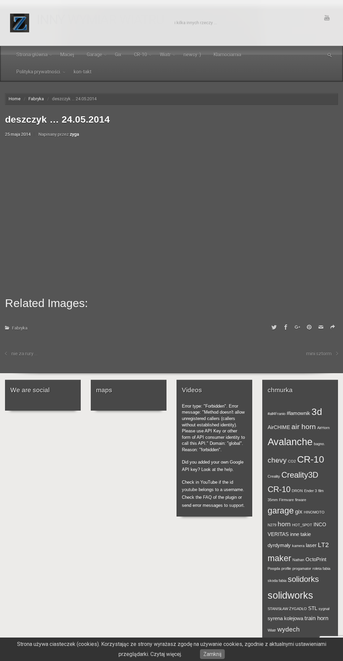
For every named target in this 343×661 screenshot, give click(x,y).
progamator (301, 568)
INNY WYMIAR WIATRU (100, 19)
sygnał (324, 609)
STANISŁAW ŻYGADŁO (287, 609)
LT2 (323, 544)
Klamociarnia (227, 54)
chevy (277, 460)
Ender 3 (310, 491)
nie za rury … (24, 353)
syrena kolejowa (285, 618)
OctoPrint (315, 559)
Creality (274, 476)
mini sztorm (319, 353)
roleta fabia (321, 568)
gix (298, 511)
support (236, 505)
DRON (297, 491)
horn (284, 524)
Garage (94, 54)
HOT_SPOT (302, 525)
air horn (303, 426)
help (228, 469)
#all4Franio (276, 414)
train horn (316, 618)
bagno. (319, 444)
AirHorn (323, 428)
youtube (189, 489)
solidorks (303, 579)
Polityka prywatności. (38, 71)
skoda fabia (277, 581)
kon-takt (82, 71)
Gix (118, 54)
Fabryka (36, 98)
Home (14, 98)
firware (300, 500)
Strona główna (32, 54)
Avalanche (290, 441)
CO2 (292, 461)
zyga (74, 134)
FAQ (207, 497)
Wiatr (165, 54)
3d (317, 411)
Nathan (298, 560)
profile (286, 568)
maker (279, 558)
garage (281, 510)
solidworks (290, 595)
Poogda (274, 568)
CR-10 (140, 54)
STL (312, 608)
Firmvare (286, 500)
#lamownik (298, 413)
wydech (288, 629)
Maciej (67, 54)
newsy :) (192, 54)
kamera (298, 546)
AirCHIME (279, 427)
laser (311, 545)
